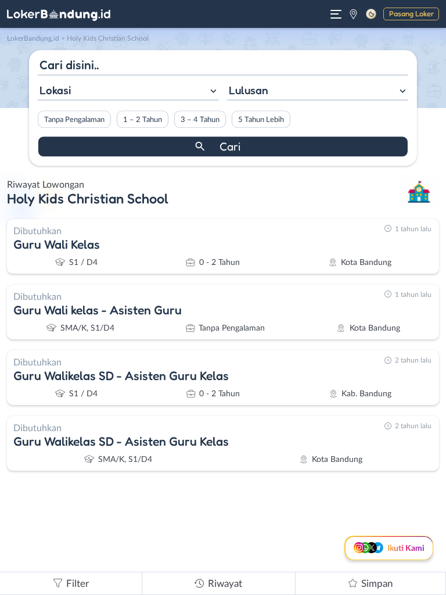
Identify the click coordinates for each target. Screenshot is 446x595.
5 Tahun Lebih (261, 119)
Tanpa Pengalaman (74, 119)
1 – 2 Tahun (142, 119)
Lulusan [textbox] (248, 90)
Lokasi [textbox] (55, 90)
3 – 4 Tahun (200, 119)
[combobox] (128, 92)
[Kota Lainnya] (353, 13)
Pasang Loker (411, 13)
